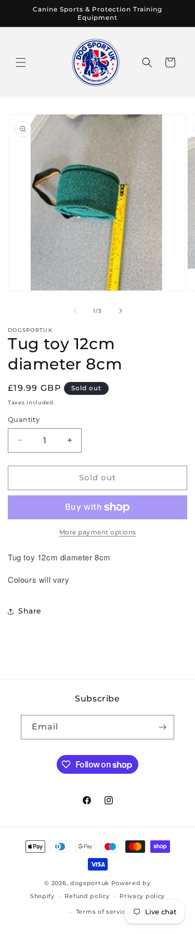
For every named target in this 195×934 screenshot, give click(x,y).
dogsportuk (89, 883)
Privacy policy (142, 896)
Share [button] (30, 611)
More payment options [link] (97, 532)
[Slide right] (120, 310)
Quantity (24, 419)
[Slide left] (74, 310)
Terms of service (102, 911)
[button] (20, 62)
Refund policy (86, 896)
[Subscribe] (162, 727)
